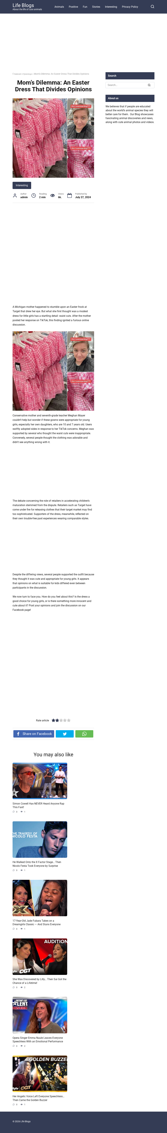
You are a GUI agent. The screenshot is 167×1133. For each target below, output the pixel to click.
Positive (73, 6)
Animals (59, 6)
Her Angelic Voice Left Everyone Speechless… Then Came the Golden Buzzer (38, 1098)
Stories (96, 6)
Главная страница (22, 74)
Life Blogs (23, 5)
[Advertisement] (83, 45)
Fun (85, 6)
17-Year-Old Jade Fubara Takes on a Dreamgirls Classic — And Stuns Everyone (37, 922)
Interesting (111, 6)
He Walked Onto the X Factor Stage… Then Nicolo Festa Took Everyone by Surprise (37, 864)
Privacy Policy (130, 6)
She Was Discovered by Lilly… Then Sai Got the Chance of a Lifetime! (39, 981)
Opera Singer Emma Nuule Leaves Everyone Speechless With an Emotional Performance (38, 1039)
